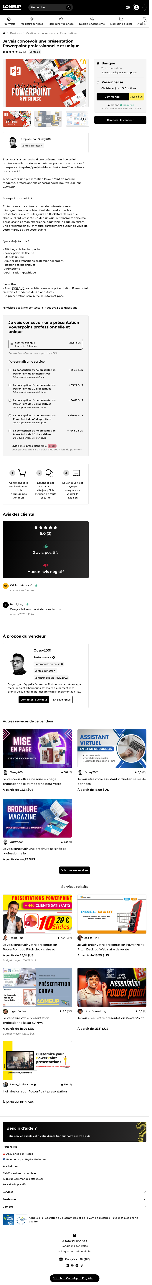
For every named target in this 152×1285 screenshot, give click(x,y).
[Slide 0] (17, 119)
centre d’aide (82, 1136)
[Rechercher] (68, 7)
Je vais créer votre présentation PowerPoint (110, 1018)
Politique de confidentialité (74, 1251)
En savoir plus (62, 699)
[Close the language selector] (96, 1278)
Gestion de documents (40, 33)
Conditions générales (75, 1246)
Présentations (68, 33)
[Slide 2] (80, 119)
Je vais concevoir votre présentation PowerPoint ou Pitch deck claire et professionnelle (30, 949)
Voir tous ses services (74, 870)
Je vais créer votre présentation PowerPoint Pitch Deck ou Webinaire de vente (110, 947)
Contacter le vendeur (120, 119)
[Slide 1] (48, 119)
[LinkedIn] (67, 1265)
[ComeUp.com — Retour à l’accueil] (12, 7)
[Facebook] (76, 1265)
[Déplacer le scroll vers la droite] (144, 21)
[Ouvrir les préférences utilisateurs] (143, 7)
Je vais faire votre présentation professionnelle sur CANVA (26, 1020)
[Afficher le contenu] (144, 1192)
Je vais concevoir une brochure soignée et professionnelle (34, 851)
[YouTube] (72, 1265)
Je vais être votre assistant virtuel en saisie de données (111, 781)
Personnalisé (112, 82)
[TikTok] (81, 1265)
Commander (112, 96)
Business (16, 33)
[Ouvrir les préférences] (128, 7)
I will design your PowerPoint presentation (35, 1091)
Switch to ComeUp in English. (73, 1278)
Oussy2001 (45, 139)
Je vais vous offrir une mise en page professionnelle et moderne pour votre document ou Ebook (32, 783)
